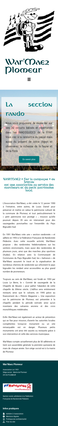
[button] (29, 79)
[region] (29, 130)
